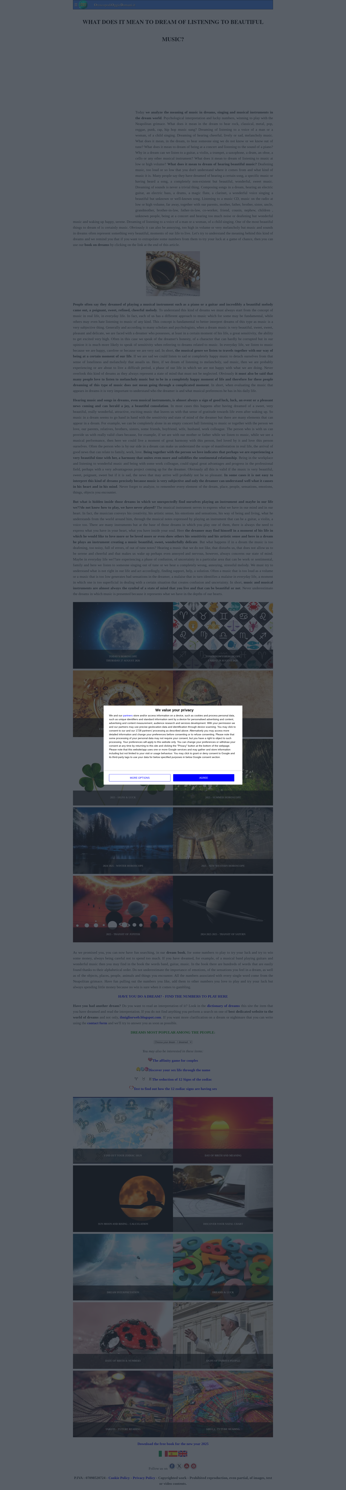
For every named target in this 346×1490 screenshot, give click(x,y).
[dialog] (173, 745)
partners (128, 715)
